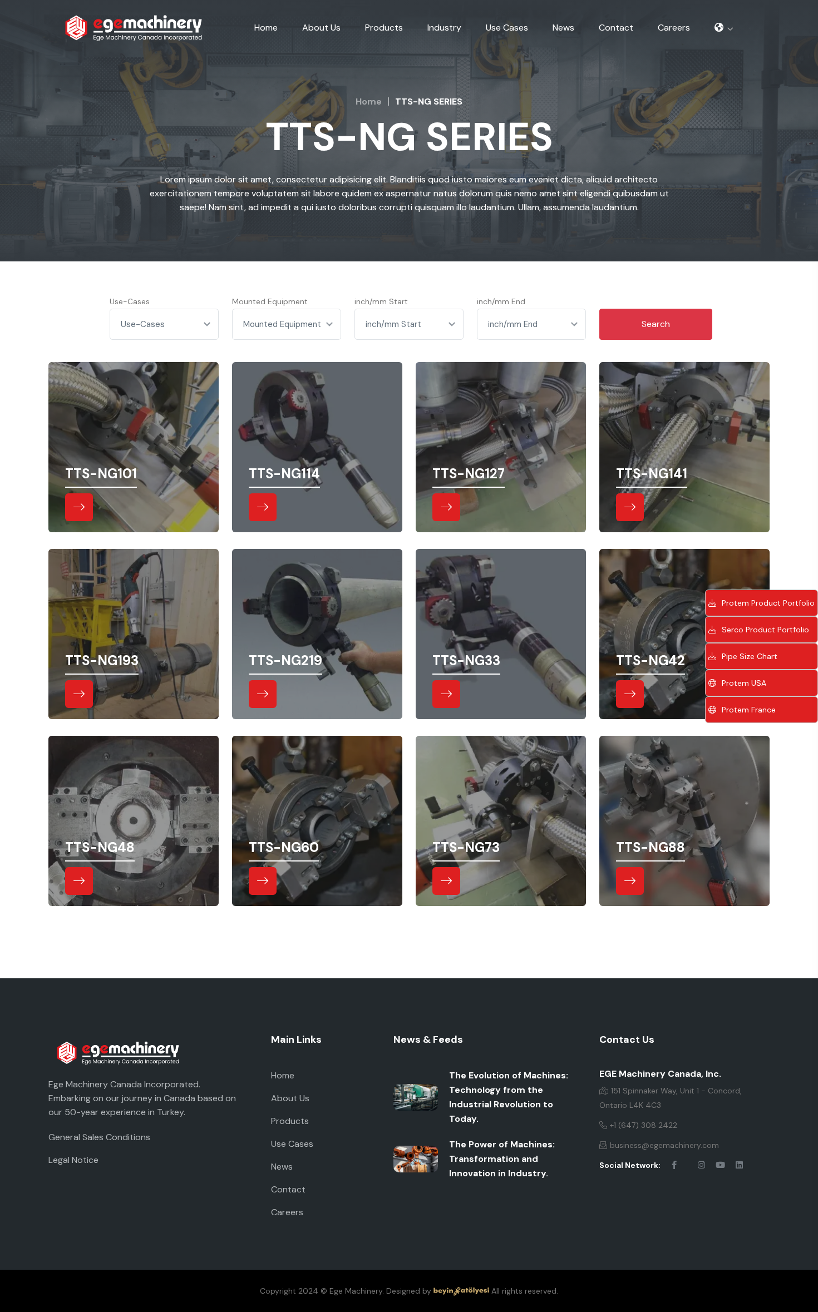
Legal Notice (73, 1160)
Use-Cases (130, 301)
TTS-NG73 (466, 847)
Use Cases (507, 27)
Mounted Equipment (270, 301)
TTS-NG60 (284, 847)
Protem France (749, 710)
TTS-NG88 (650, 847)
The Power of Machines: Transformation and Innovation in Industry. (502, 1158)
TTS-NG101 (101, 473)
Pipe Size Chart (749, 656)
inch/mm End (501, 301)
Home (266, 27)
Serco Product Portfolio (765, 630)
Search (656, 324)
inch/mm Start (381, 301)
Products (384, 27)
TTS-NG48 (100, 847)
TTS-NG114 (284, 473)
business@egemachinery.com (664, 1145)
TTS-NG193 (102, 660)
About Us (321, 27)
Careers (674, 27)
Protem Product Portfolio (768, 603)
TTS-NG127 (468, 473)
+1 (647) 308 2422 (643, 1125)
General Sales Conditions (99, 1137)
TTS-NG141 (651, 473)
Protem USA (744, 683)
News (563, 27)
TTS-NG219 (285, 660)
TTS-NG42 (650, 660)
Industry (444, 27)
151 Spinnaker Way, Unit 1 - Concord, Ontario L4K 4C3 (670, 1098)
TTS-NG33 (466, 660)
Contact (616, 27)
